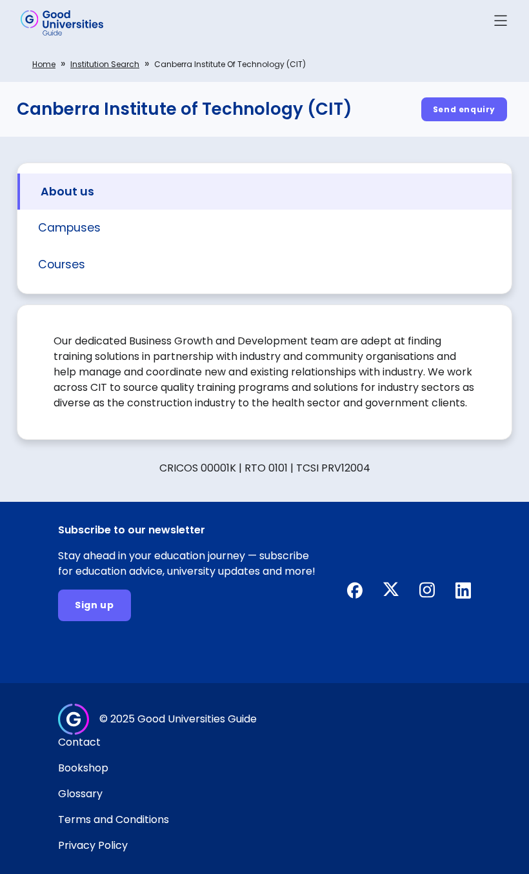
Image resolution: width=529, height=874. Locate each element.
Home (43, 64)
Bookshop (83, 767)
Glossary (80, 793)
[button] (500, 23)
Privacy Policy (93, 845)
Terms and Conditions (113, 819)
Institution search (104, 64)
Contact (79, 742)
